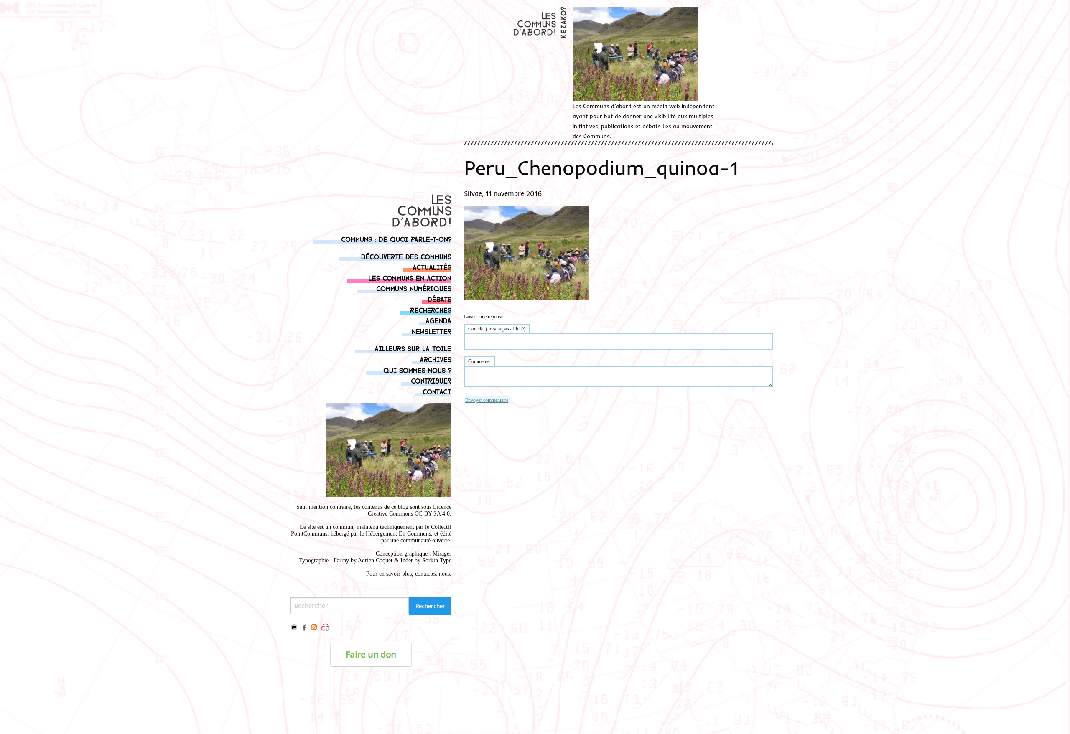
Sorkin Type (436, 560)
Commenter (479, 361)
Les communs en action (409, 277)
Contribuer (431, 380)
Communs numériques (413, 288)
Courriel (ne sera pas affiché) (496, 329)
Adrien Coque (374, 560)
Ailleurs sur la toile (412, 348)
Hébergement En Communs (398, 534)
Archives (435, 359)
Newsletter (431, 331)
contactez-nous (432, 574)
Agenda (438, 320)
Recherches (430, 309)
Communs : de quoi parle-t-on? (396, 238)
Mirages (442, 554)
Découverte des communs (406, 256)
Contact (437, 391)
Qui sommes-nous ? (417, 369)
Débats (439, 298)
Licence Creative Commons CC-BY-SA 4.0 (409, 510)
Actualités (432, 266)
